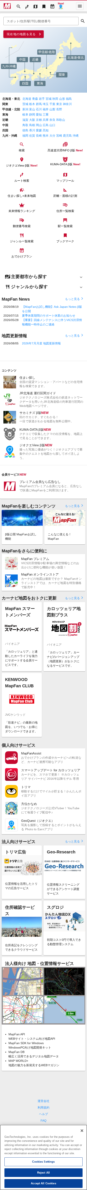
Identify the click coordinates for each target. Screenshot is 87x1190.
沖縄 (76, 135)
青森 (35, 98)
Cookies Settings (43, 1161)
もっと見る (74, 299)
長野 (59, 109)
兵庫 (46, 119)
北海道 (26, 98)
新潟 (25, 109)
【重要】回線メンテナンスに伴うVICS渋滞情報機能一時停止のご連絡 (52, 322)
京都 (39, 119)
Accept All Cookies (43, 1183)
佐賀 (32, 135)
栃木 (32, 104)
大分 (52, 135)
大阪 (32, 119)
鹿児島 (67, 135)
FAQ (43, 1120)
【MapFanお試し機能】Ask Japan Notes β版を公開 (52, 309)
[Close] (82, 1130)
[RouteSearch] (27, 6)
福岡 (25, 135)
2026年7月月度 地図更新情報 (41, 343)
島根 (32, 125)
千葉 (52, 104)
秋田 (55, 98)
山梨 (52, 109)
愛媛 (39, 130)
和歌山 (60, 119)
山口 (52, 125)
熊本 (46, 135)
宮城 (49, 98)
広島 (46, 125)
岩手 (42, 98)
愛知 (39, 114)
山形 (62, 98)
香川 (32, 130)
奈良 (52, 119)
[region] (43, 1157)
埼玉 (46, 104)
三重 (46, 114)
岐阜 (25, 114)
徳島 (25, 130)
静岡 (32, 114)
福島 (69, 98)
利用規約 (43, 1107)
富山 (32, 109)
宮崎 (59, 135)
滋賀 (25, 119)
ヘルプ (43, 1114)
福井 (46, 109)
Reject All (43, 1172)
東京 (59, 104)
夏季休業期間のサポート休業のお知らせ (48, 315)
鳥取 (25, 125)
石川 (39, 109)
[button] (43, 277)
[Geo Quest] (61, 6)
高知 (46, 130)
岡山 (39, 125)
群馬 (39, 104)
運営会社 (43, 1101)
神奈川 (67, 104)
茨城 (25, 104)
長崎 (39, 135)
